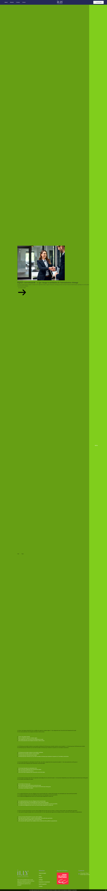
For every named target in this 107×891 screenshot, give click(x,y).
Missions (12, 2)
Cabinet (6, 2)
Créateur (18, 2)
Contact (24, 2)
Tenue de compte (42, 873)
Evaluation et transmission (44, 882)
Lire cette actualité (22, 287)
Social (40, 875)
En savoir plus (74, 890)
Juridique (41, 879)
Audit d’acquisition (43, 884)
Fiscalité (40, 877)
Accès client (99, 2)
